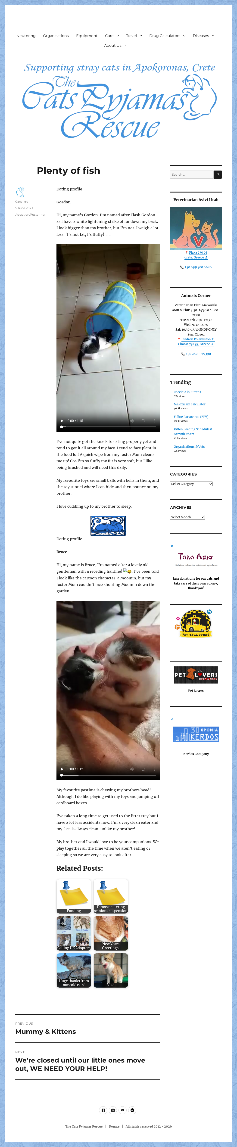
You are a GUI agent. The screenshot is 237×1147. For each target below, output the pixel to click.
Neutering (26, 36)
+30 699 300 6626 (198, 267)
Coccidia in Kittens (187, 392)
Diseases (201, 36)
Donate (114, 1126)
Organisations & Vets (189, 447)
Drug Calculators (164, 36)
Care (109, 36)
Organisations (56, 36)
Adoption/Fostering (30, 214)
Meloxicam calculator (190, 404)
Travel (131, 36)
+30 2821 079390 (198, 354)
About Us (113, 45)
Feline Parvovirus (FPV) (191, 417)
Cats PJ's (21, 201)
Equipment (87, 36)
